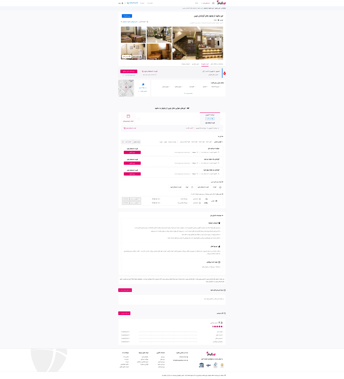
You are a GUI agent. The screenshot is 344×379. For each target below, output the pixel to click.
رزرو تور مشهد (161, 364)
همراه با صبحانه (172, 142)
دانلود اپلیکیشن (125, 364)
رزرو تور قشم (161, 367)
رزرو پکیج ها (127, 16)
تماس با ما (150, 3)
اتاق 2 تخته (202, 142)
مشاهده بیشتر (189, 93)
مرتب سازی (137, 142)
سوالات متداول (144, 359)
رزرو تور (163, 357)
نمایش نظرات (143, 91)
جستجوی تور (206, 3)
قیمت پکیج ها (204, 64)
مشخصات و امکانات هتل (217, 64)
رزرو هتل (162, 359)
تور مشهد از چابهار (209, 8)
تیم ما (127, 362)
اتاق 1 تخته (209, 142)
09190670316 (133, 3)
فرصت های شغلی (124, 367)
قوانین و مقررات (144, 364)
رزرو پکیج (132, 152)
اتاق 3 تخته (194, 142)
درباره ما (142, 3)
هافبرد (165, 142)
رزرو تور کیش (161, 362)
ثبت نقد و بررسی (125, 313)
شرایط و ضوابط (186, 64)
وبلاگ (196, 3)
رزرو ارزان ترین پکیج (129, 71)
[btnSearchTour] (213, 3)
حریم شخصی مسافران (142, 362)
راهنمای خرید (145, 357)
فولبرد (161, 142)
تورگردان (223, 8)
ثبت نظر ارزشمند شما (126, 290)
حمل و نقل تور (195, 64)
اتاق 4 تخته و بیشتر (185, 142)
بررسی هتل (126, 57)
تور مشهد (217, 8)
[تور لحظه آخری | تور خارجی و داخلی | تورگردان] (221, 2)
